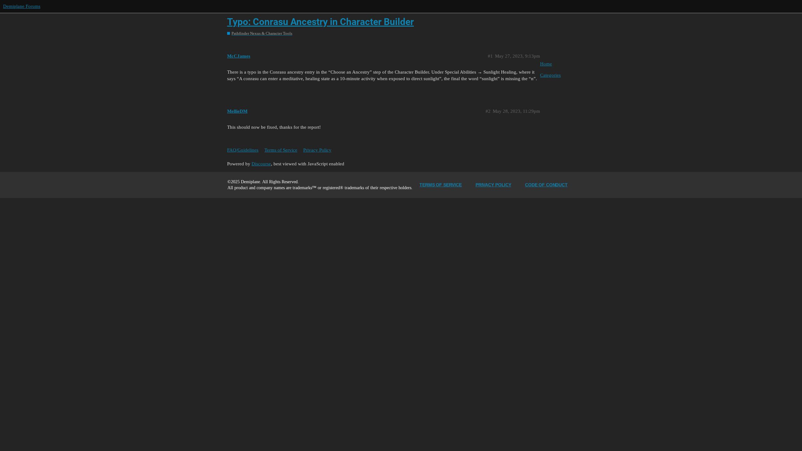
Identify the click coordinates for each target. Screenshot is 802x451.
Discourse (261, 163)
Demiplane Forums (21, 6)
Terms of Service (280, 150)
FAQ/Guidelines (242, 150)
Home (546, 63)
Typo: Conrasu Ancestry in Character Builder (320, 21)
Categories (550, 75)
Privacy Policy (317, 150)
